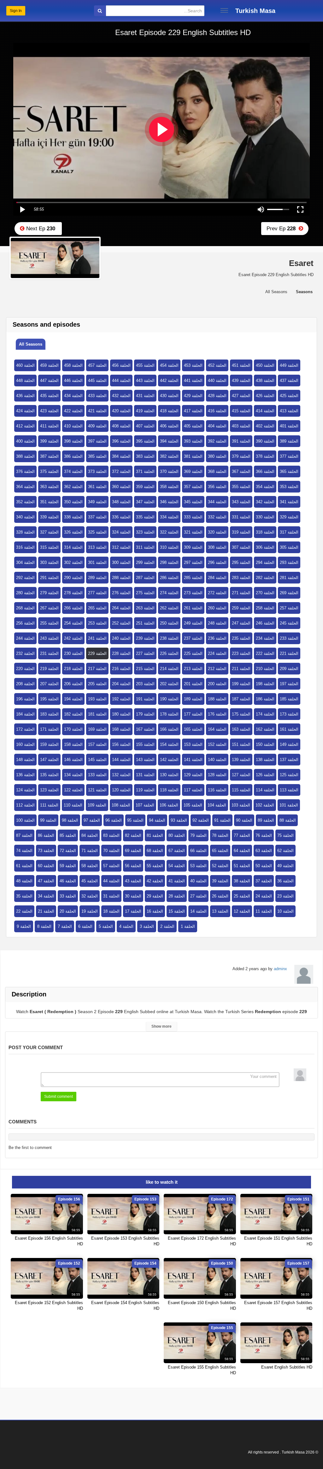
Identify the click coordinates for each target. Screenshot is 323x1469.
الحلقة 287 (145, 577)
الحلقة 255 (49, 623)
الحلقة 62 (285, 850)
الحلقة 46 (68, 881)
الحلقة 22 (24, 911)
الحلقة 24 (263, 896)
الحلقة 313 (97, 547)
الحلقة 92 (200, 820)
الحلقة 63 (263, 850)
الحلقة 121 (97, 790)
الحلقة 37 (263, 881)
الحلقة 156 (121, 744)
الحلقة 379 (241, 456)
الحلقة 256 (25, 623)
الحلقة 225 (193, 653)
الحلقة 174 (265, 714)
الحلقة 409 (97, 426)
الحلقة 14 (198, 911)
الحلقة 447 (49, 380)
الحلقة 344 (217, 501)
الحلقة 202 (169, 683)
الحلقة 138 (265, 759)
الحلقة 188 (217, 699)
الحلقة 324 (121, 532)
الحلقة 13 (220, 911)
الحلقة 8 (44, 926)
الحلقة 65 (220, 850)
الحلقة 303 (49, 562)
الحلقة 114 (265, 790)
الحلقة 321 (193, 532)
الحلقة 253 (97, 623)
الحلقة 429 (193, 395)
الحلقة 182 (73, 714)
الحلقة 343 (241, 501)
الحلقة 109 (97, 805)
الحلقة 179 (145, 714)
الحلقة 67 (176, 850)
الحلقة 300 (121, 562)
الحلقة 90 (244, 820)
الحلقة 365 (289, 471)
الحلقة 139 (241, 759)
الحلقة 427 (241, 395)
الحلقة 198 (265, 683)
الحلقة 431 (145, 395)
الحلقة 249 (193, 623)
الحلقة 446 (73, 380)
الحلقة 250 (169, 623)
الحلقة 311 (145, 547)
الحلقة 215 (145, 668)
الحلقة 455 (145, 365)
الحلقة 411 (49, 426)
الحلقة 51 (242, 865)
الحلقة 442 (169, 380)
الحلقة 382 (169, 456)
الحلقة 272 (217, 592)
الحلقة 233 (289, 638)
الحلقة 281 (289, 577)
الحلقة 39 (220, 881)
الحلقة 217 (97, 668)
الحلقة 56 (133, 865)
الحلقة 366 (265, 471)
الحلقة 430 (169, 395)
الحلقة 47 (46, 881)
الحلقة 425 (289, 395)
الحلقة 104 (217, 805)
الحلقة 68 (155, 850)
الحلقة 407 (145, 426)
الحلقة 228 (121, 653)
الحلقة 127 (241, 774)
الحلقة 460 (25, 365)
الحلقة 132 (121, 774)
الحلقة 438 (265, 380)
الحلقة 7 (65, 926)
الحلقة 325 (97, 532)
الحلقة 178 (169, 714)
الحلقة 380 (217, 456)
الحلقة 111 (49, 805)
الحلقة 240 (121, 638)
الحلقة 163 (241, 729)
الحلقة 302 (73, 562)
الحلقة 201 (193, 683)
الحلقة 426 (265, 395)
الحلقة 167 (145, 729)
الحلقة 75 (285, 835)
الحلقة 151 (241, 744)
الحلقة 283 (241, 577)
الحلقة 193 (97, 699)
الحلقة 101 (288, 805)
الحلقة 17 (133, 911)
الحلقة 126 (265, 774)
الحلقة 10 (285, 911)
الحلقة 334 (169, 517)
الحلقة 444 (121, 380)
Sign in (16, 11)
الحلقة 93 (179, 820)
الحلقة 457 (97, 365)
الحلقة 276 (121, 592)
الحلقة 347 (145, 501)
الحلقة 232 (25, 653)
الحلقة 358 (169, 486)
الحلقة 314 (73, 547)
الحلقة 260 (217, 608)
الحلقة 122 (73, 790)
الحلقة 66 (198, 850)
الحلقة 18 (111, 911)
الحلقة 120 (121, 790)
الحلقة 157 (97, 744)
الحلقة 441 (193, 380)
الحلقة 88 (287, 820)
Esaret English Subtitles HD (286, 1367)
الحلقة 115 (241, 790)
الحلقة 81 (155, 835)
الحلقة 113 (289, 790)
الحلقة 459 (49, 365)
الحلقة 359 (145, 486)
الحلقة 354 (265, 486)
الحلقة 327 (49, 532)
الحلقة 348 (121, 501)
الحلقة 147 (49, 759)
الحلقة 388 (25, 456)
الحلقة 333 (193, 517)
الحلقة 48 (24, 881)
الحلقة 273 (193, 592)
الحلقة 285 (193, 577)
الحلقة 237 (193, 638)
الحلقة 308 (217, 547)
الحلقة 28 (176, 896)
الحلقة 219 (49, 668)
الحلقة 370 (169, 471)
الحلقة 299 (145, 562)
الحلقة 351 (49, 501)
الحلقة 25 (242, 896)
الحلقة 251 (145, 623)
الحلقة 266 (73, 608)
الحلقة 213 (193, 668)
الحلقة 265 (97, 608)
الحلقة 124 (25, 790)
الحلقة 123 (49, 790)
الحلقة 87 (24, 835)
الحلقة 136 (25, 774)
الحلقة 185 (289, 699)
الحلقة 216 (121, 668)
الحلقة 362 (73, 486)
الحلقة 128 (217, 774)
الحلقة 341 (289, 501)
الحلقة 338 (73, 517)
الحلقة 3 (147, 926)
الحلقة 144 (121, 759)
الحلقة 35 (24, 896)
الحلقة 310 (169, 547)
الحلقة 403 (241, 426)
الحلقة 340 (25, 517)
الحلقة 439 (241, 380)
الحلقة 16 (155, 911)
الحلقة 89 (266, 820)
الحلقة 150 (265, 744)
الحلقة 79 (198, 835)
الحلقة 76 (263, 835)
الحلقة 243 (49, 638)
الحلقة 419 (145, 410)
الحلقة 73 (46, 850)
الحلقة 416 (217, 410)
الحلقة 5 (106, 926)
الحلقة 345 (193, 501)
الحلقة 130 (169, 774)
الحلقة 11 (263, 911)
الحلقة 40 (198, 881)
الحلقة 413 (289, 410)
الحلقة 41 (176, 881)
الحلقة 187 (241, 699)
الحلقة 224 (217, 653)
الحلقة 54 (176, 865)
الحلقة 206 (73, 683)
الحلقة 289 (97, 577)
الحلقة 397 (97, 441)
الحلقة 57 (111, 865)
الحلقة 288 (121, 577)
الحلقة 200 (217, 683)
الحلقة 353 (289, 486)
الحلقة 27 (198, 896)
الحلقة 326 (73, 532)
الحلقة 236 (217, 638)
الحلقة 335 (145, 517)
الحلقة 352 (25, 501)
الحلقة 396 (121, 441)
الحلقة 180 (121, 714)
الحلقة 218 (73, 668)
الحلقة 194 (73, 699)
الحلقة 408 (121, 426)
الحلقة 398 (73, 441)
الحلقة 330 (265, 517)
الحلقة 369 (193, 471)
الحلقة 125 (289, 774)
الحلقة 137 (289, 759)
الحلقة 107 (145, 805)
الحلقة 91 (222, 820)
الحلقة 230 (73, 653)
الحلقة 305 (289, 547)
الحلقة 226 (169, 653)
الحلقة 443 (145, 380)
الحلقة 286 (169, 577)
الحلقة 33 (68, 896)
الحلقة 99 (48, 820)
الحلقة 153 (193, 744)
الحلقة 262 (169, 608)
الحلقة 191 (145, 699)
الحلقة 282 (265, 577)
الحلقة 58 (89, 865)
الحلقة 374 (73, 471)
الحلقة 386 (73, 456)
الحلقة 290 (73, 577)
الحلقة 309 (193, 547)
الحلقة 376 (25, 471)
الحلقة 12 (242, 911)
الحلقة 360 (121, 486)
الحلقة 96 (113, 820)
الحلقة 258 (265, 608)
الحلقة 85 (68, 835)
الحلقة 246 (265, 623)
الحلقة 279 (49, 592)
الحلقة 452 (217, 365)
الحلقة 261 (193, 608)
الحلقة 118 (169, 790)
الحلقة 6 (85, 926)
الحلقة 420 (121, 410)
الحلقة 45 (89, 881)
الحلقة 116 (217, 790)
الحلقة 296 (217, 562)
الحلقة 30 (133, 896)
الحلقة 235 (241, 638)
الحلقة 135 (49, 774)
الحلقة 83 (111, 835)
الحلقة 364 (25, 486)
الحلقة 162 (265, 729)
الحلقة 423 (49, 410)
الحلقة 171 (49, 729)
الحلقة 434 (73, 395)
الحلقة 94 (157, 820)
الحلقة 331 (241, 517)
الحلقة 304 (25, 562)
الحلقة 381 (193, 456)
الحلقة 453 (193, 365)
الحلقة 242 (73, 638)
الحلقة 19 (89, 911)
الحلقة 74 (24, 850)
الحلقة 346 (169, 501)
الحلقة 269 (289, 592)
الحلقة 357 (193, 486)
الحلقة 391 (241, 441)
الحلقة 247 (241, 623)
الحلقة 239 (145, 638)
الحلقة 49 (285, 865)
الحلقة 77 (242, 835)
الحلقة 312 (121, 547)
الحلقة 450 (265, 365)
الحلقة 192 (121, 699)
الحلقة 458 (73, 365)
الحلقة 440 (217, 380)
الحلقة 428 (217, 395)
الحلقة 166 (169, 729)
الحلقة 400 (25, 441)
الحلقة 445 (97, 380)
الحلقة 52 (220, 865)
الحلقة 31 (111, 896)
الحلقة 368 (217, 471)
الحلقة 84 (89, 835)
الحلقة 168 (121, 729)
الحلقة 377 (289, 456)
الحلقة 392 (217, 441)
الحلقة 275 (145, 592)
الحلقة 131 (145, 774)
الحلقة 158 (73, 744)
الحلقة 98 (70, 820)
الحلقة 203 (145, 683)
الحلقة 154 (169, 744)
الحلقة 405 (193, 426)
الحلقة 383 (145, 456)
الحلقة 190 (169, 699)
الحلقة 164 (217, 729)
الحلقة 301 (97, 562)
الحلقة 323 (145, 532)
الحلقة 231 (49, 653)
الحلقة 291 (49, 577)
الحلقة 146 (73, 759)
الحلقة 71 (89, 850)
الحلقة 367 (241, 471)
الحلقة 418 (169, 410)
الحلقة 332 (217, 517)
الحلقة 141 (193, 759)
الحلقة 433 (97, 395)
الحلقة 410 (73, 426)
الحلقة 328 (25, 532)
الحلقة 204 (121, 683)
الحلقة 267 (49, 608)
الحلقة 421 (97, 410)
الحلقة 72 (68, 850)
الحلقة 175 (241, 714)
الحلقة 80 (176, 835)
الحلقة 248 (217, 623)
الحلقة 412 (25, 426)
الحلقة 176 (217, 714)
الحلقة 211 (241, 668)
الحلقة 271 (241, 592)
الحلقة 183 (49, 714)
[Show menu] (224, 10)
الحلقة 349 (97, 501)
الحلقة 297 (193, 562)
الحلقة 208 (25, 683)
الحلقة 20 (68, 911)
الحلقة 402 (265, 426)
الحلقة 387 (49, 456)
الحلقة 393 (193, 441)
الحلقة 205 (97, 683)
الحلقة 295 (241, 562)
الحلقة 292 (25, 577)
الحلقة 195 (49, 699)
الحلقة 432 (121, 395)
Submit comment (58, 1096)
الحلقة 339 (49, 517)
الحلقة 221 (289, 653)
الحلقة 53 (198, 865)
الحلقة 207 (49, 683)
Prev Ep (283, 229)
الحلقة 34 (46, 896)
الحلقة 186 (265, 699)
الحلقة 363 (49, 486)
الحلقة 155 (145, 744)
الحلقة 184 (25, 714)
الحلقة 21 (46, 911)
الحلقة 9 (24, 926)
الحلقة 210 (265, 668)
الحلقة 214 (169, 668)
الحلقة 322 (169, 532)
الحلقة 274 (169, 592)
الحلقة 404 (217, 426)
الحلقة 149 (289, 744)
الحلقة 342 (265, 501)
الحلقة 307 (241, 547)
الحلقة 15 (176, 911)
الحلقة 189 (193, 699)
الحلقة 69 (133, 850)
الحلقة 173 (289, 714)
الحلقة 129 (193, 774)
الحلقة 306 (265, 547)
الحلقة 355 (241, 486)
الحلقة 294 (265, 562)
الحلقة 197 (289, 683)
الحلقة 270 (265, 592)
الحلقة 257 (289, 608)
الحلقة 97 (92, 820)
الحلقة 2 (167, 926)
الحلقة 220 (25, 668)
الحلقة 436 (25, 395)
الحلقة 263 (145, 608)
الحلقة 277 (97, 592)
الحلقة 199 (241, 683)
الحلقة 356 (217, 486)
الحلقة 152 (217, 744)
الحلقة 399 (49, 441)
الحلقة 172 (25, 729)
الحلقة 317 (289, 532)
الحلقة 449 (289, 365)
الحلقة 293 (289, 562)
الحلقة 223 (241, 653)
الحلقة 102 (264, 805)
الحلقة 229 (97, 653)
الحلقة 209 (289, 668)
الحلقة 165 (193, 729)
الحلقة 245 (289, 623)
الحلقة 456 (121, 365)
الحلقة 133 (97, 774)
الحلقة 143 (145, 759)
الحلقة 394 (169, 441)
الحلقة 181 (97, 714)
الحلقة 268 (25, 608)
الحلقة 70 (111, 850)
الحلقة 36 (285, 881)
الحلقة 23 (285, 896)
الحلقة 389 (289, 441)
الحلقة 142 (169, 759)
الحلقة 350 (73, 501)
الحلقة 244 (25, 638)
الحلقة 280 (25, 592)
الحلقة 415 (241, 410)
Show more (161, 1026)
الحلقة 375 (49, 471)
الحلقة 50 (263, 865)
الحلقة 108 (121, 805)
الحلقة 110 (73, 805)
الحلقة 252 (121, 623)
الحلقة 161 (289, 729)
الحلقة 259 (241, 608)
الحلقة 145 (97, 759)
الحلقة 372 (121, 471)
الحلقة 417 (193, 410)
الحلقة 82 (133, 835)
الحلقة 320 (217, 532)
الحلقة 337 (97, 517)
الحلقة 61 (24, 865)
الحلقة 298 (169, 562)
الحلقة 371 (145, 471)
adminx (280, 968)
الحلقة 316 (25, 547)
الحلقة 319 (241, 532)
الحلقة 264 (121, 608)
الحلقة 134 (73, 774)
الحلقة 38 (242, 881)
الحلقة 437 (289, 380)
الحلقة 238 (169, 638)
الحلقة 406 (169, 426)
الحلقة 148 (25, 759)
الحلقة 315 (49, 547)
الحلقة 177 (193, 714)
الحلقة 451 (241, 365)
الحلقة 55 (155, 865)
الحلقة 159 (49, 744)
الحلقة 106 (169, 805)
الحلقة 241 (97, 638)
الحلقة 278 (73, 592)
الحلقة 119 (145, 790)
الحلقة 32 (89, 896)
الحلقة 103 (241, 805)
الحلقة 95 (135, 820)
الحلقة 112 (25, 805)
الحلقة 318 (265, 532)
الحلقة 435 (49, 395)
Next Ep (40, 229)
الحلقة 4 (126, 926)
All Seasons (30, 344)
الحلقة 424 (25, 410)
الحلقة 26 (220, 896)
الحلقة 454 (169, 365)
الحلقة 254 (73, 623)
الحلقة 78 (220, 835)
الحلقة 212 (217, 668)
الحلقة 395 (145, 441)
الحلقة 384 (121, 456)
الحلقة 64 (242, 850)
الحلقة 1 (188, 926)
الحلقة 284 (217, 577)
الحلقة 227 (145, 653)
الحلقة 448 (25, 380)
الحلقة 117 (193, 790)
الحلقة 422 (73, 410)
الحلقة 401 (289, 426)
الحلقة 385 (97, 456)
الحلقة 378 (265, 456)
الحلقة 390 (265, 441)
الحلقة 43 (133, 881)
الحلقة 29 (155, 896)
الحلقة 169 (97, 729)
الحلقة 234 (265, 638)
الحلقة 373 (97, 471)
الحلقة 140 (217, 759)
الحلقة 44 (111, 881)
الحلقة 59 (68, 865)
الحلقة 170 (73, 729)
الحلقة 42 (155, 881)
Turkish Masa (255, 10)
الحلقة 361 (97, 486)
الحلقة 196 (25, 699)
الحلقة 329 (289, 517)
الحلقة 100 (25, 820)
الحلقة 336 (121, 517)
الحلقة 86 (46, 835)
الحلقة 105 (193, 805)
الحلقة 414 (265, 410)
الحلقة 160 (25, 744)
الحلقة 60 (46, 865)
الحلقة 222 (265, 653)
